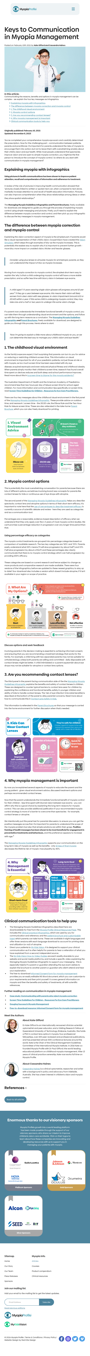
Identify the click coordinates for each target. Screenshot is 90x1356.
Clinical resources (40, 1276)
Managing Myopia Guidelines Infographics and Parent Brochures (38, 204)
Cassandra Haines (31, 1068)
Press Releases (11, 1276)
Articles (35, 1261)
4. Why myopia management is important (30, 118)
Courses (35, 1266)
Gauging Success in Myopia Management (29, 1004)
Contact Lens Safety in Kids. (44, 698)
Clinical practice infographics (35, 932)
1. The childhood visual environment (27, 109)
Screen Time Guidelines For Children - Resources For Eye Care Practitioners (44, 1000)
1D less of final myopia (66, 845)
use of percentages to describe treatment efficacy (58, 506)
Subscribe (46, 1302)
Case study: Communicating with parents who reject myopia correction (43, 996)
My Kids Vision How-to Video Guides (30, 956)
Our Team (8, 1271)
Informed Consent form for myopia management (54, 973)
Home (7, 1261)
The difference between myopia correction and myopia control (41, 106)
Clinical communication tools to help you (30, 121)
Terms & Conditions (33, 1337)
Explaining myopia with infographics (28, 103)
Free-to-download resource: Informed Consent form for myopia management (46, 1008)
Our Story (8, 1266)
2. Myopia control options (23, 112)
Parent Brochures (46, 705)
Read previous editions (14, 1308)
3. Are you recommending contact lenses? (31, 115)
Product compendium (41, 1271)
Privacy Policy (50, 1337)
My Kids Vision (37, 947)
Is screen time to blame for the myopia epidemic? (50, 375)
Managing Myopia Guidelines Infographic (29, 400)
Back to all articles (15, 1099)
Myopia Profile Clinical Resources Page (58, 929)
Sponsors (8, 1281)
